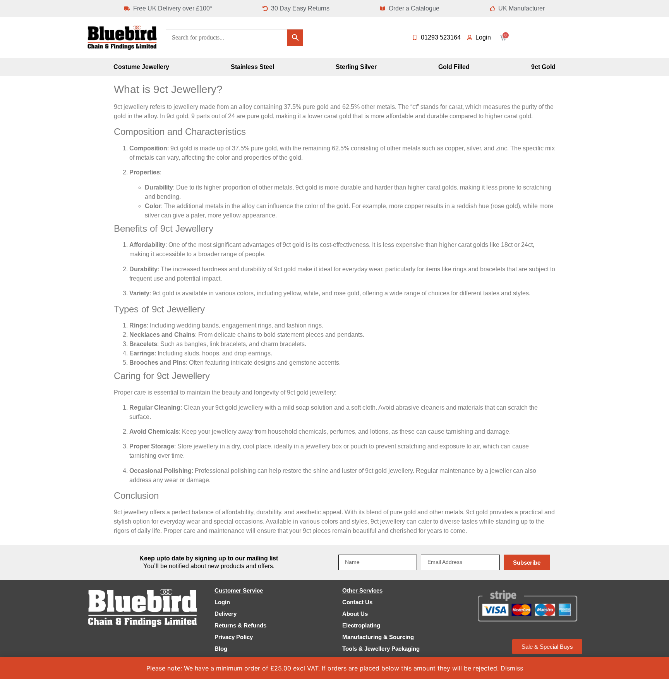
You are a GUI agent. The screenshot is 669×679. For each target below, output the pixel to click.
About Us (355, 613)
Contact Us (357, 602)
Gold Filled (454, 67)
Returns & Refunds (240, 625)
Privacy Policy (233, 637)
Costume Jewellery (141, 67)
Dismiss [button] (512, 668)
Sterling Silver (356, 67)
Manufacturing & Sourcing (378, 637)
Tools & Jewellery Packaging (381, 648)
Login (222, 602)
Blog (220, 648)
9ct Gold (543, 67)
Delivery (225, 613)
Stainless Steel (252, 67)
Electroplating (361, 625)
